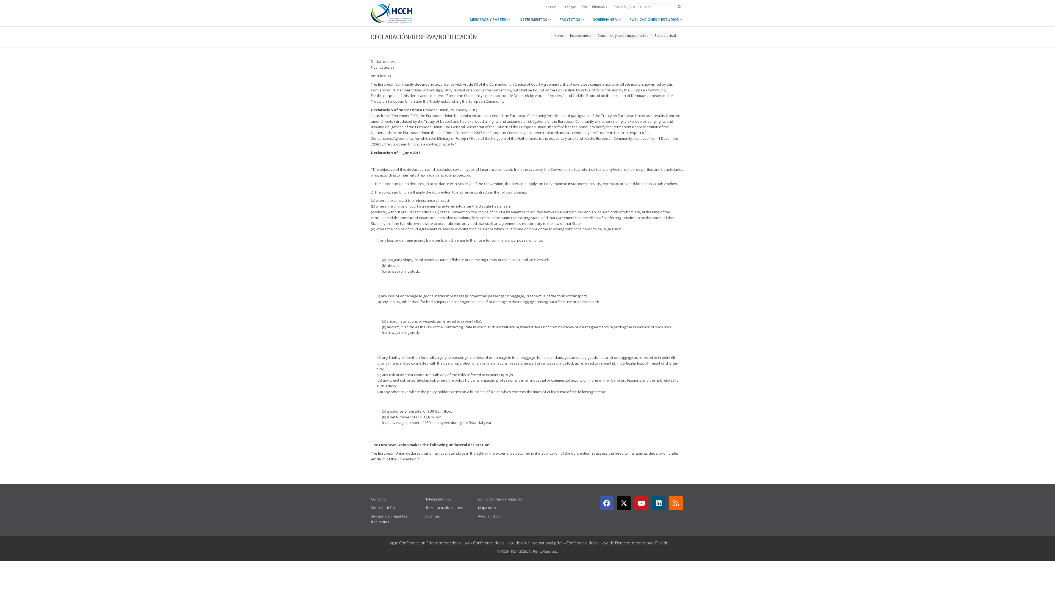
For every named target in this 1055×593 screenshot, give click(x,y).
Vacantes (432, 516)
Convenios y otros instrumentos (623, 35)
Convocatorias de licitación (500, 499)
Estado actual (665, 35)
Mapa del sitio (489, 507)
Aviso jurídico (489, 516)
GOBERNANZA (605, 19)
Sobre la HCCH (383, 507)
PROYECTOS (570, 19)
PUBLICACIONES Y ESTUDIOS (654, 19)
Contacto (378, 499)
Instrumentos (580, 35)
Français (569, 7)
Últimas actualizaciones (443, 507)
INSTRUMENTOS (533, 19)
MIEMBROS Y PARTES (488, 19)
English (551, 7)
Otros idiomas (594, 6)
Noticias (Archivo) (438, 499)
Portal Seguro (624, 6)
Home (559, 35)
